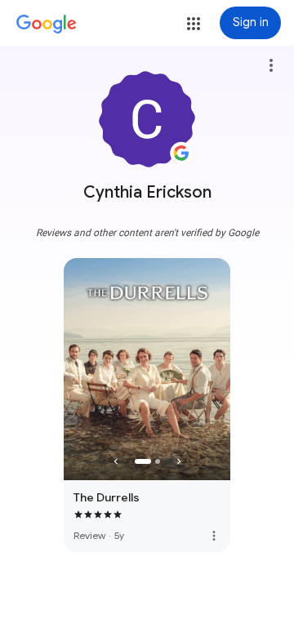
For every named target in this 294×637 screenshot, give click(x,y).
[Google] (46, 24)
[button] (193, 23)
